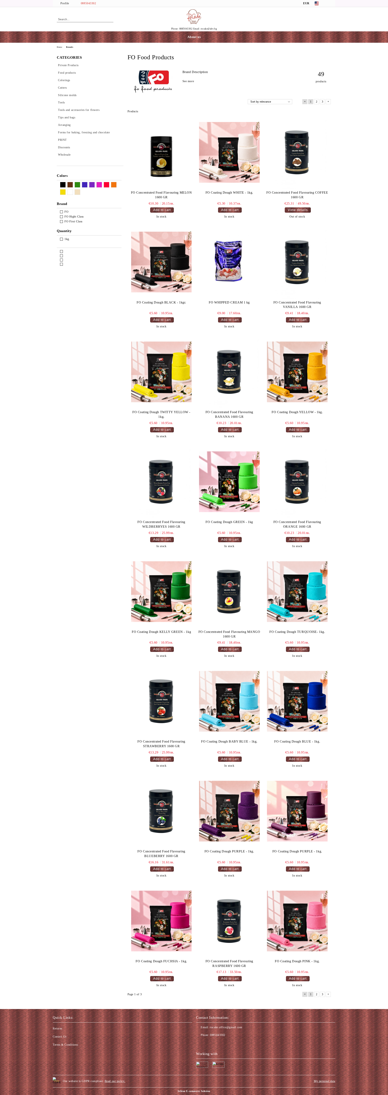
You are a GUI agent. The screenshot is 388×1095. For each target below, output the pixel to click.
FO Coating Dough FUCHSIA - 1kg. (161, 961)
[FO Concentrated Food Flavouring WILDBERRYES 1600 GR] (161, 481)
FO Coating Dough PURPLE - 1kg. (229, 851)
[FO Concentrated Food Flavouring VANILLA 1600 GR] (297, 262)
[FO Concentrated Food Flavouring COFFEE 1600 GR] (297, 152)
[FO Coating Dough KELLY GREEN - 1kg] (161, 591)
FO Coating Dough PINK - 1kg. (297, 961)
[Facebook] (329, 3)
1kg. (67, 239)
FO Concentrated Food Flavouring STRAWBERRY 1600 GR (161, 744)
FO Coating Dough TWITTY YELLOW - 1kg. (161, 414)
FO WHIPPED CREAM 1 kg (229, 302)
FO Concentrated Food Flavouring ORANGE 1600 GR (297, 524)
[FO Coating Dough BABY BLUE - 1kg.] (229, 701)
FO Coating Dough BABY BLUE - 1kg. (229, 741)
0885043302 (88, 3)
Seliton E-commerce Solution (194, 1091)
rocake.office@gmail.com (226, 1027)
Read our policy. (115, 1081)
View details (298, 210)
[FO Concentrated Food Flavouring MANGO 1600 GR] (229, 591)
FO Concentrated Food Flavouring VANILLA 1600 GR (297, 305)
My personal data (324, 1081)
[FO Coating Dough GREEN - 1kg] (229, 481)
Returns (57, 1028)
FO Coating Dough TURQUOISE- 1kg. (297, 631)
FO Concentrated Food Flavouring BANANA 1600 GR (229, 414)
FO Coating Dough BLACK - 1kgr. (161, 302)
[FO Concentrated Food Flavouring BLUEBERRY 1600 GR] (161, 811)
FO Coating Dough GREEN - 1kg (229, 522)
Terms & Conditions (65, 1044)
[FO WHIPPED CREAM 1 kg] (229, 262)
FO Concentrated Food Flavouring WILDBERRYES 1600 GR (161, 524)
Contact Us (59, 1036)
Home (59, 47)
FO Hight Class (74, 216)
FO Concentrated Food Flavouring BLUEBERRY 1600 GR (161, 854)
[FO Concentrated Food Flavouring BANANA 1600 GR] (229, 371)
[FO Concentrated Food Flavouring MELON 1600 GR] (161, 152)
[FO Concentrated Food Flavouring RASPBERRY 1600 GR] (229, 921)
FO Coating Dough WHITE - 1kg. (229, 192)
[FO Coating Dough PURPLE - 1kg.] (229, 811)
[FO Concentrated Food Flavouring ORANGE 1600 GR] (297, 481)
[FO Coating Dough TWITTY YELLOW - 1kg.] (161, 371)
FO (66, 211)
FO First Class (73, 221)
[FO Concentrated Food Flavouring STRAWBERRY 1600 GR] (161, 701)
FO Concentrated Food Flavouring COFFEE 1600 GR (297, 195)
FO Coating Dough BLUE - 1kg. (297, 741)
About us (194, 37)
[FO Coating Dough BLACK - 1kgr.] (161, 262)
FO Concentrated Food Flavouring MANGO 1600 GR (229, 634)
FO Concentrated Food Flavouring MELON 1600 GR (161, 195)
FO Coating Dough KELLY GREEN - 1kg (161, 631)
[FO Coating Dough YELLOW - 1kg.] (297, 371)
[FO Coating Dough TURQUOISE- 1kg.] (297, 591)
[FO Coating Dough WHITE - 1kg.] (229, 152)
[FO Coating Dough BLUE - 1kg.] (297, 701)
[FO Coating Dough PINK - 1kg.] (297, 921)
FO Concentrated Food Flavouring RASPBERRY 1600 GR (229, 963)
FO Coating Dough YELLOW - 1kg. (297, 412)
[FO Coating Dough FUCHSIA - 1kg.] (161, 921)
